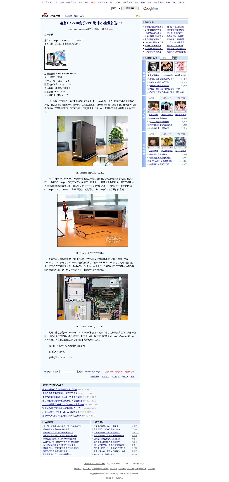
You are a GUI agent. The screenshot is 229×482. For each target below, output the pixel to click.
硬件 (76, 16)
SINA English (132, 468)
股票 (74, 2)
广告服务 (96, 468)
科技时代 (68, 16)
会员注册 (142, 468)
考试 (137, 2)
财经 (68, 2)
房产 (112, 2)
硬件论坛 (94, 376)
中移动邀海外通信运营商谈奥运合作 (59, 389)
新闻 (49, 2)
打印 (125, 376)
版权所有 (119, 478)
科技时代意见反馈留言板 (94, 463)
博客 (87, 2)
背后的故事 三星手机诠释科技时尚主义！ (62, 408)
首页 (43, 2)
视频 (99, 2)
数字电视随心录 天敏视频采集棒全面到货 (62, 401)
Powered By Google (92, 372)
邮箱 (168, 2)
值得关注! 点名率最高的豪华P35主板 (60, 393)
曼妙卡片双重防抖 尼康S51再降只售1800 (61, 416)
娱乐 (62, 2)
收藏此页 (105, 376)
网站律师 (122, 468)
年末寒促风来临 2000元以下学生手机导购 (62, 397)
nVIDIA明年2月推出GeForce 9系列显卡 (61, 412)
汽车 (105, 2)
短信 (155, 2)
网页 (49, 372)
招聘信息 (113, 468)
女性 (124, 2)
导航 (174, 2)
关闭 (132, 376)
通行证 (182, 2)
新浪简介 (77, 468)
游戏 (118, 2)
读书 (130, 2)
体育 (56, 2)
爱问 (162, 2)
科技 (81, 2)
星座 (143, 2)
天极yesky (109, 29)
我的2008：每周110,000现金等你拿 (120, 372)
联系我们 (105, 468)
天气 (149, 2)
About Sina (87, 468)
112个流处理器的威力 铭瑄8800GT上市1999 (63, 404)
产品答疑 (151, 468)
